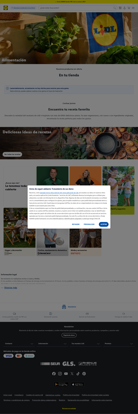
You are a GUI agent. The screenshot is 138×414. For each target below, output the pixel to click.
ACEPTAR (104, 224)
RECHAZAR (75, 224)
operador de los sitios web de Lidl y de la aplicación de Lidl (59, 193)
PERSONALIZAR (89, 224)
